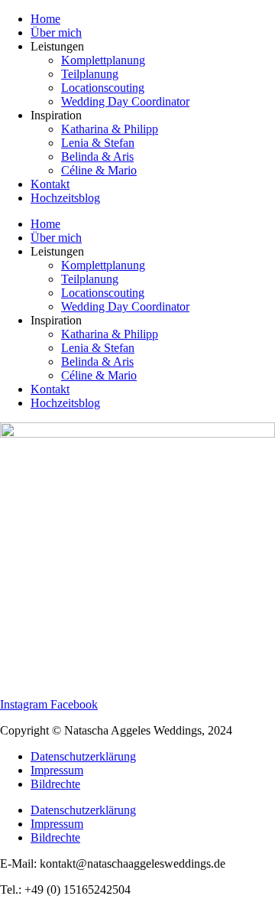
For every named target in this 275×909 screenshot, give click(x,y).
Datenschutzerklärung (83, 756)
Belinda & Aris (97, 156)
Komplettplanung (103, 60)
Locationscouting (102, 87)
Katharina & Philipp (109, 128)
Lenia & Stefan (97, 142)
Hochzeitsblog (65, 197)
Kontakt (50, 184)
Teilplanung (89, 73)
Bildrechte (55, 783)
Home (45, 18)
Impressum (57, 770)
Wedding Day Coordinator (125, 101)
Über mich (56, 32)
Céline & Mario (99, 170)
